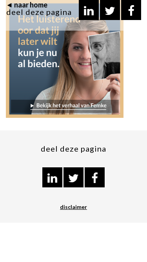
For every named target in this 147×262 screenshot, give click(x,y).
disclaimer (73, 206)
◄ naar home (26, 4)
